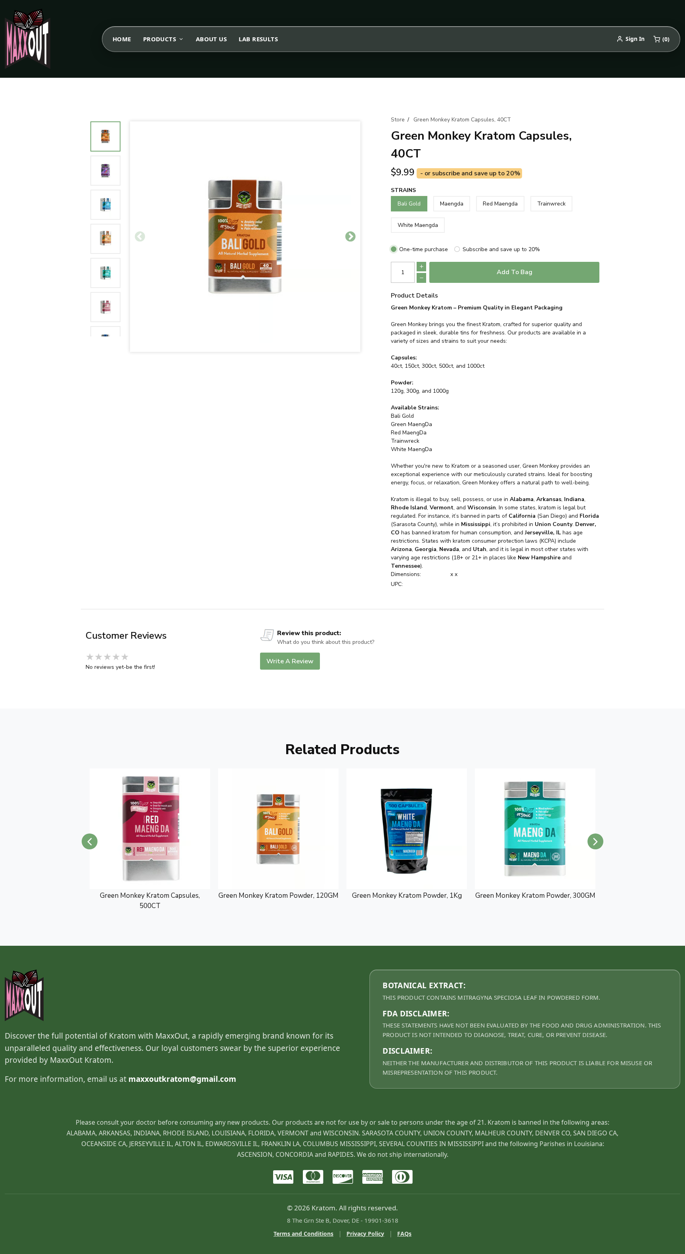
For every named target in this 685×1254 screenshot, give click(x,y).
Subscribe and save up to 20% (501, 249)
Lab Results (258, 39)
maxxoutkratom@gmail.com (182, 1079)
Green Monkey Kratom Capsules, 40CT (462, 119)
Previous (140, 237)
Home (122, 39)
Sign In (635, 38)
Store (398, 119)
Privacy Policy (365, 1233)
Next (350, 237)
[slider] (107, 657)
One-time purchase (423, 249)
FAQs (404, 1233)
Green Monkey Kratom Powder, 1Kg (278, 895)
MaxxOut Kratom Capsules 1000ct (535, 895)
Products (159, 39)
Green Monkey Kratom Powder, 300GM (407, 895)
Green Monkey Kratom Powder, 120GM (150, 895)
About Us (211, 39)
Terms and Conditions (303, 1233)
